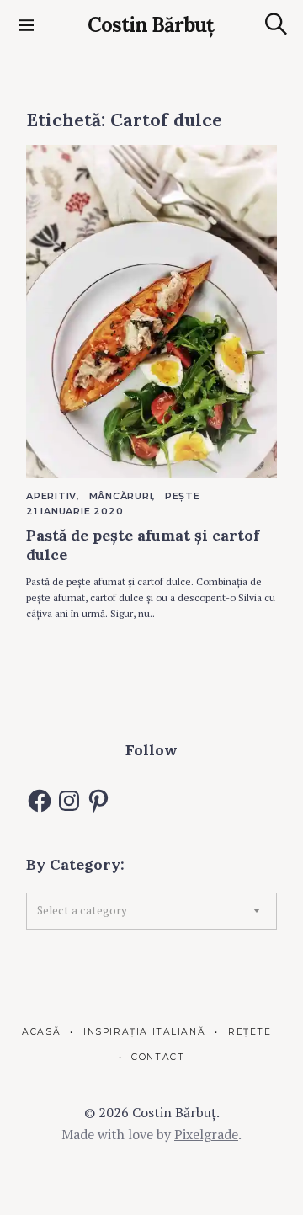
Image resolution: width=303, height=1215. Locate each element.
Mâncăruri (121, 496)
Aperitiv (51, 496)
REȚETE (250, 1031)
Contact (157, 1057)
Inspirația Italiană (144, 1031)
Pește (182, 496)
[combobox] (151, 911)
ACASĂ (41, 1031)
